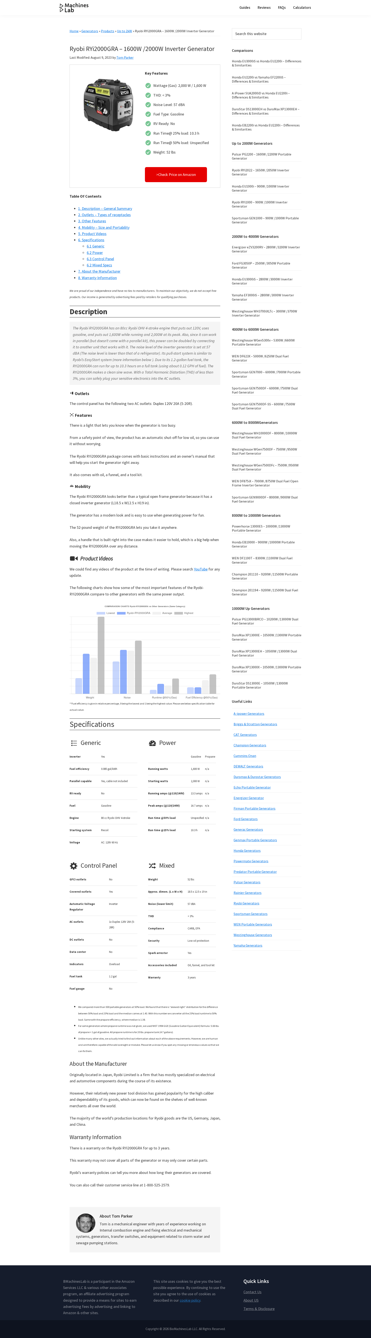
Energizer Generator (249, 798)
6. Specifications (91, 239)
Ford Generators (246, 819)
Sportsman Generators (251, 914)
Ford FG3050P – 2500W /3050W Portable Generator (261, 265)
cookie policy (190, 1300)
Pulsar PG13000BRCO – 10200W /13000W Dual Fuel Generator (265, 621)
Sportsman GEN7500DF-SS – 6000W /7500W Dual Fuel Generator (263, 406)
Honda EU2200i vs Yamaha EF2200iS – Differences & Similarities (259, 79)
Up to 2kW (124, 31)
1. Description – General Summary (105, 208)
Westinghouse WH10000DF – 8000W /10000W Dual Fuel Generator (264, 435)
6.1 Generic (95, 246)
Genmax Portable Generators (255, 840)
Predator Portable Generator (255, 871)
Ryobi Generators (246, 903)
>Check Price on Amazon (176, 174)
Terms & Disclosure (259, 1308)
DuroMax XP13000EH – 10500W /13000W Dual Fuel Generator (264, 653)
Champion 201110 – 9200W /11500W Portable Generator (265, 576)
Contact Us (252, 1291)
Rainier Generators (248, 892)
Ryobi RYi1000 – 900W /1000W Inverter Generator (259, 204)
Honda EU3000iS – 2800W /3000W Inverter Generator (262, 281)
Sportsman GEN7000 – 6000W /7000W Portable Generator (266, 374)
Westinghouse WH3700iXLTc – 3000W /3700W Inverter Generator (264, 313)
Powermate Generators (251, 861)
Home (74, 31)
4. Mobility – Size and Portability (103, 227)
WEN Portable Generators (253, 924)
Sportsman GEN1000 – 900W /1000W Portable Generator (265, 220)
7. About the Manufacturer (99, 271)
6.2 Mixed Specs (99, 265)
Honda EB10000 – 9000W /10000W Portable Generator (263, 544)
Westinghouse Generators (253, 935)
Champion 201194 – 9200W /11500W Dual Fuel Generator (265, 592)
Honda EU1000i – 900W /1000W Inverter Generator (260, 188)
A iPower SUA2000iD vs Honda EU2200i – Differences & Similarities (261, 95)
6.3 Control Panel (100, 258)
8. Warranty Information (97, 277)
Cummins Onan (245, 756)
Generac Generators (248, 829)
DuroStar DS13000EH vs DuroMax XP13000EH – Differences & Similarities (266, 111)
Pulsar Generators (247, 882)
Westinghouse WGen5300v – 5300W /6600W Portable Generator (263, 342)
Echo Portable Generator (252, 787)
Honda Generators (247, 850)
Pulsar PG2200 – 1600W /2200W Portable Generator (261, 156)
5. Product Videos (92, 233)
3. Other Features (92, 220)
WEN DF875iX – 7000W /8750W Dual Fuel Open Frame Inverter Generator (265, 483)
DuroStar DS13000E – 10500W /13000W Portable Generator (260, 685)
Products (107, 31)
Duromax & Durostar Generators (257, 777)
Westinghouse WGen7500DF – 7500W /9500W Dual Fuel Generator (264, 451)
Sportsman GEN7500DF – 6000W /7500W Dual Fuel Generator (265, 390)
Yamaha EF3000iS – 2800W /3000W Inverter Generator (263, 297)
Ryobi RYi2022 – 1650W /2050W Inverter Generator (260, 172)
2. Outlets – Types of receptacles (104, 214)
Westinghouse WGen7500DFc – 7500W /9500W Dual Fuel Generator (265, 467)
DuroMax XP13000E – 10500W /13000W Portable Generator (266, 637)
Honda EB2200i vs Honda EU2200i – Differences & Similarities (266, 127)
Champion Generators (250, 745)
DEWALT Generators (248, 766)
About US (250, 1300)
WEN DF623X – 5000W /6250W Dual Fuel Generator (260, 358)
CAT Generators (245, 734)
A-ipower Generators (249, 713)
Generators (89, 31)
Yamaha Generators (248, 945)
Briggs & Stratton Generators (255, 724)
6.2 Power (95, 252)
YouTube (201, 569)
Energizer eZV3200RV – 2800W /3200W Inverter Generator (266, 249)
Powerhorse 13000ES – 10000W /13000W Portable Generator (261, 528)
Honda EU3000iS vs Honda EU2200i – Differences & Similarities (266, 63)
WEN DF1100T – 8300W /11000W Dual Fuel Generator (262, 560)
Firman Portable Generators (254, 808)
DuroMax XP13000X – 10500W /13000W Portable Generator (266, 669)
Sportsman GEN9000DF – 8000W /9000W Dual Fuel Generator (265, 499)
